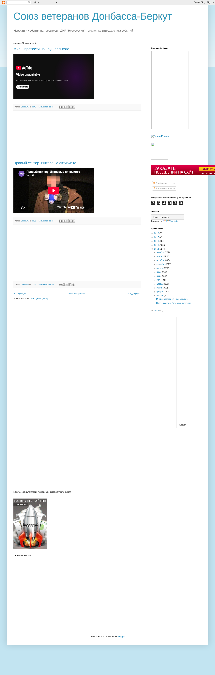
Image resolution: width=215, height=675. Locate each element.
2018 (156, 233)
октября (161, 260)
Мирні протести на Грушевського (41, 49)
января (160, 296)
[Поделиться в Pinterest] (73, 107)
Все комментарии (163, 188)
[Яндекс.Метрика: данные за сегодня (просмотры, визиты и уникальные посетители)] (160, 136)
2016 (156, 241)
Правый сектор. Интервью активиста (44, 163)
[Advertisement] (77, 136)
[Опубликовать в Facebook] (70, 107)
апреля (160, 284)
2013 (156, 310)
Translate (173, 221)
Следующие (20, 293)
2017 (156, 237)
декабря (161, 252)
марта (160, 288)
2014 (156, 249)
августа (160, 268)
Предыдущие (133, 293)
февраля (161, 291)
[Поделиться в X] (67, 107)
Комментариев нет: (46, 107)
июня (159, 276)
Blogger (120, 637)
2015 (156, 245)
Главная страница (76, 293)
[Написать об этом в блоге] (63, 107)
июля (159, 272)
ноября (160, 256)
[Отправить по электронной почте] (60, 107)
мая (159, 280)
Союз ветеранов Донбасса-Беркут (92, 16)
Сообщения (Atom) (39, 298)
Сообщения (161, 183)
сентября (161, 264)
